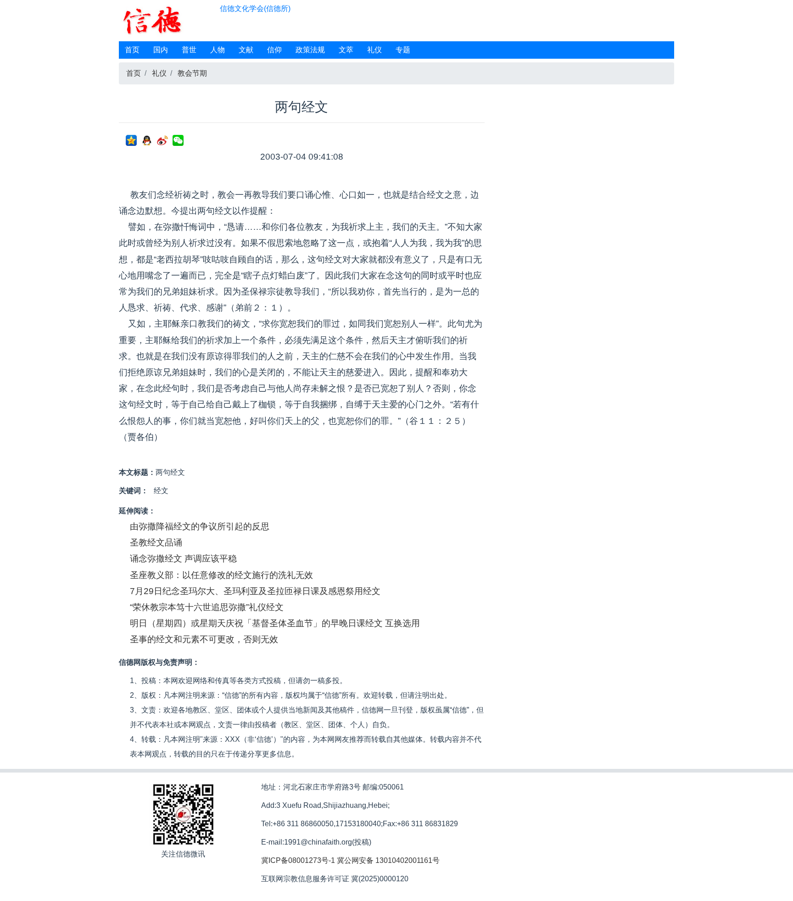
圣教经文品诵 (156, 542)
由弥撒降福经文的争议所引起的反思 (199, 526)
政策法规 (310, 50)
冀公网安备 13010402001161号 (388, 860)
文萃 (346, 50)
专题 (403, 50)
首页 (132, 50)
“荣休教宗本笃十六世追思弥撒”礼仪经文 (207, 607)
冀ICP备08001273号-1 (298, 860)
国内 (160, 50)
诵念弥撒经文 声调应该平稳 (183, 558)
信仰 (274, 50)
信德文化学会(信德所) (255, 8)
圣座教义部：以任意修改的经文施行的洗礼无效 (221, 575)
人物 (217, 50)
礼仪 (374, 50)
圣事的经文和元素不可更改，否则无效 (204, 639)
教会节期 (192, 73)
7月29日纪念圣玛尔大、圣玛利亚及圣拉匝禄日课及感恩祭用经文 (255, 591)
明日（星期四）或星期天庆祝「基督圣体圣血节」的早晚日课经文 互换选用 (275, 623)
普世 (189, 50)
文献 (246, 50)
